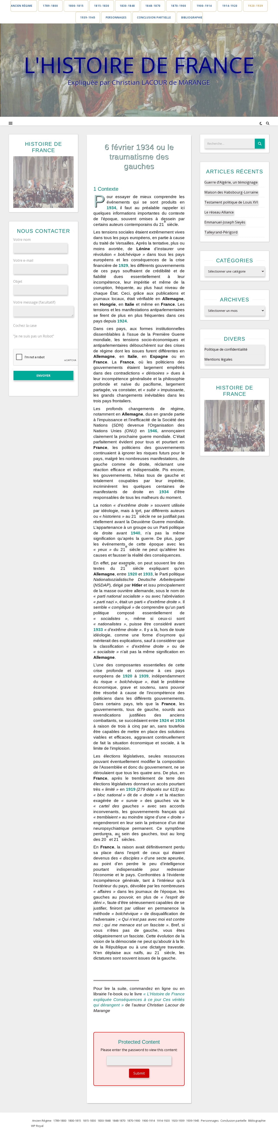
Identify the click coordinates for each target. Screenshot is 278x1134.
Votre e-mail (23, 260)
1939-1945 (87, 17)
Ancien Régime (21, 6)
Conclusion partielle (154, 17)
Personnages (116, 17)
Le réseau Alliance (219, 212)
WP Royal (37, 1126)
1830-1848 (127, 6)
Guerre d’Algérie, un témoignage (231, 182)
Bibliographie (191, 17)
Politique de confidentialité (225, 349)
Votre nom (22, 239)
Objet (17, 281)
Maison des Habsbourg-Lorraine (231, 192)
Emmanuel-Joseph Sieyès (224, 222)
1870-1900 (178, 6)
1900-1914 (204, 6)
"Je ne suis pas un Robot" (33, 336)
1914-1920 (229, 6)
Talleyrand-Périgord (220, 232)
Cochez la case (25, 325)
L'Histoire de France (139, 65)
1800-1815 (76, 6)
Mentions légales (218, 359)
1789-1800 (50, 6)
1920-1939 (255, 6)
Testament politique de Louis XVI (231, 202)
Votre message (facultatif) (34, 302)
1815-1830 (101, 6)
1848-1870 (153, 6)
